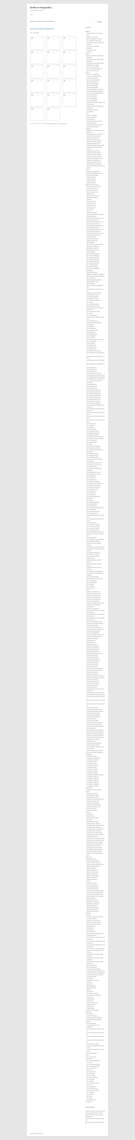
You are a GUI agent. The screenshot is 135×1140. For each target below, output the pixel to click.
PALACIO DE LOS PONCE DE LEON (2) (95, 894)
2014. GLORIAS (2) (90, 427)
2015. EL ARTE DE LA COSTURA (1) (94, 462)
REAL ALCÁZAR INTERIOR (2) (92, 255)
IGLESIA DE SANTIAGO (91, 718)
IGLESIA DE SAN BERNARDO (92, 632)
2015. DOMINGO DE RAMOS (92, 1090)
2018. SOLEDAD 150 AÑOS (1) (93, 554)
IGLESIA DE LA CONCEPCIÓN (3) (93, 597)
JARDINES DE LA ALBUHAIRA (92, 901)
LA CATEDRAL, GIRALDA (91, 763)
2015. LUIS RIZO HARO (91, 479)
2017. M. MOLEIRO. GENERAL (93, 526)
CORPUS (87, 169)
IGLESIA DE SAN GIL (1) (91, 642)
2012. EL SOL (89, 1062)
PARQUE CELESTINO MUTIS (92, 907)
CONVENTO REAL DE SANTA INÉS (94, 164)
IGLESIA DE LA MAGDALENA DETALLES (95, 603)
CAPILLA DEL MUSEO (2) (92, 96)
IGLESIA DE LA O (90, 606)
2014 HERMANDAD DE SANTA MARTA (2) (95, 377)
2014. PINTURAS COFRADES (92, 434)
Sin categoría (88, 1101)
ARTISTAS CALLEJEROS (91, 918)
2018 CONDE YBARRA (91, 537)
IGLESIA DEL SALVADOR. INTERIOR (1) (95, 730)
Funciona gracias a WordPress (36, 1133)
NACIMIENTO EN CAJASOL (92, 821)
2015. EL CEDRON (90, 1092)
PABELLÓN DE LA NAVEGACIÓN (93, 862)
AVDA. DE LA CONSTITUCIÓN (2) (93, 922)
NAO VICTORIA (89, 991)
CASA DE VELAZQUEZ (91, 123)
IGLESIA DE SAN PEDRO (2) (92, 674)
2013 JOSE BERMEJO (90, 332)
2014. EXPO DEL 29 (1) (91, 423)
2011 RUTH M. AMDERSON (92, 304)
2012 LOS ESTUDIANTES (91, 315)
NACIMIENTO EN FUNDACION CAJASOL (95, 840)
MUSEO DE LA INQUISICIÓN (92, 801)
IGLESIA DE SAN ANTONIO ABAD (93, 627)
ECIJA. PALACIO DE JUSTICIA (92, 1043)
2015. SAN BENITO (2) (91, 492)
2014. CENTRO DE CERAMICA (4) (93, 395)
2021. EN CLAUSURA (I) (91, 580)
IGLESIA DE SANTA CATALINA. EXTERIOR (95, 694)
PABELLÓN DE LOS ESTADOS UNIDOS (95, 864)
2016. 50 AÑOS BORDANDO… (93, 502)
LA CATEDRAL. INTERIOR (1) (92, 776)
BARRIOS (87, 31)
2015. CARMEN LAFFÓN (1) (92, 453)
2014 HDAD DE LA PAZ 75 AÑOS (93, 373)
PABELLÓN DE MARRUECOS (92, 866)
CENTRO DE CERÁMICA (91, 212)
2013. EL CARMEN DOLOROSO (93, 1064)
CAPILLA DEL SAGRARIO (91, 100)
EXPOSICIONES (88, 270)
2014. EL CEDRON (90, 1079)
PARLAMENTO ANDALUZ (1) (92, 246)
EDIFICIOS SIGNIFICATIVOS (91, 184)
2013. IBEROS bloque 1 (91, 347)
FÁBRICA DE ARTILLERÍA (91, 240)
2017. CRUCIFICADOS (91, 522)
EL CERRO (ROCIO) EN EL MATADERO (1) (95, 971)
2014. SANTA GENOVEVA (92, 1088)
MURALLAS (89, 989)
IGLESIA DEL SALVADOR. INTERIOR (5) (95, 737)
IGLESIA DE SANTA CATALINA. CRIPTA (95, 692)
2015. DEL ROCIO (90, 461)
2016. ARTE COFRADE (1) (92, 504)
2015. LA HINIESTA (90, 477)
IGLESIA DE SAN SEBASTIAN (92, 681)
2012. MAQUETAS (90, 326)
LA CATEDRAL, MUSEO (91, 767)
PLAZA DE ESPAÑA (90, 251)
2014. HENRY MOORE (91, 429)
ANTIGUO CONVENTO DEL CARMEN (94, 916)
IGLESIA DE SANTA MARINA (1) (93, 713)
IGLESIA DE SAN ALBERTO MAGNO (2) (95, 623)
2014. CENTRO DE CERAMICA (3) (93, 393)
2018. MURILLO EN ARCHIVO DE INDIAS (95, 547)
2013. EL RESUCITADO (91, 1068)
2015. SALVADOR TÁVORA (92, 489)
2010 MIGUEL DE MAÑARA (92, 296)
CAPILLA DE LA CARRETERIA (92, 74)
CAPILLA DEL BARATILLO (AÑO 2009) (94, 89)
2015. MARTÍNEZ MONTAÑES (93, 481)
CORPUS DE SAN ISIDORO (92, 175)
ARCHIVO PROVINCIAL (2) (92, 190)
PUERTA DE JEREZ (90, 1008)
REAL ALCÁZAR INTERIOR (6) (92, 263)
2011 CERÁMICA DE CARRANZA (93, 300)
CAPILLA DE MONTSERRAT (92, 83)
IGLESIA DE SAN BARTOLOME (93, 631)
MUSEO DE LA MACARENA (92, 802)
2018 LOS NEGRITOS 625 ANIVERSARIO (95, 539)
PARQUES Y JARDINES (90, 898)
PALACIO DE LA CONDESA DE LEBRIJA (95, 890)
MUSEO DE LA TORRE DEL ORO (93, 806)
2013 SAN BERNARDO (91, 341)
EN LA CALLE (89, 819)
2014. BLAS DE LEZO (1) (91, 384)
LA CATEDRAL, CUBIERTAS (92, 759)
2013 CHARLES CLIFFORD (92, 330)
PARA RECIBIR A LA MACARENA (93, 995)
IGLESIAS (87, 590)
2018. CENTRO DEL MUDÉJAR (93, 541)
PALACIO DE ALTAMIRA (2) (92, 887)
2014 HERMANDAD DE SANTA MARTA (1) (95, 375)
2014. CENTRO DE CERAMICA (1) (93, 390)
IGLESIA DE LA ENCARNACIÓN (93, 599)
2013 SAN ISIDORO (90, 343)
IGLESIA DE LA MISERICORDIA (93, 604)
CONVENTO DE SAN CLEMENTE (93, 136)
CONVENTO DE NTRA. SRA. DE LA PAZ (95, 134)
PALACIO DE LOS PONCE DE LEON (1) (95, 892)
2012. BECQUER (90, 324)
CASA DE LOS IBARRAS (91, 115)
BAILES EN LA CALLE (91, 926)
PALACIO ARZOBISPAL (91, 883)
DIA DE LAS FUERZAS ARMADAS (93, 969)
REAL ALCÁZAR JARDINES (92, 264)
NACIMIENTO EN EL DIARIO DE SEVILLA (95, 825)
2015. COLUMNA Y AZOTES (92, 457)
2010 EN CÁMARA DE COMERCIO (93, 293)
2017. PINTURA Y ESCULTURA (93, 530)
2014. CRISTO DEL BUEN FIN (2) (93, 399)
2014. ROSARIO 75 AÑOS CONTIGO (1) (95, 436)
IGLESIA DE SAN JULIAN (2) (92, 657)
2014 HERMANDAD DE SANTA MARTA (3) (95, 378)
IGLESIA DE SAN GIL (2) (91, 644)
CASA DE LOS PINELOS (91, 117)
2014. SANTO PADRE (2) (91, 442)
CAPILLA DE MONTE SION (92, 81)
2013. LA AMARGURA (91, 1071)
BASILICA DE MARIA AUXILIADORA (94, 68)
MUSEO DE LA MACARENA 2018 (93, 804)
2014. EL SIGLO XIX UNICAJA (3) (93, 403)
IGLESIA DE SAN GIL (90, 640)
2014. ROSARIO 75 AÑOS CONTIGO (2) (95, 438)
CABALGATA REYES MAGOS (92, 817)
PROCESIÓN (88, 1012)
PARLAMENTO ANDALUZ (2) (92, 248)
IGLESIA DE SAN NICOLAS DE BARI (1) (94, 670)
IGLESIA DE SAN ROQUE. (92, 679)
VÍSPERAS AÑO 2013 (91, 180)
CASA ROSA (89, 210)
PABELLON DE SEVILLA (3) (92, 873)
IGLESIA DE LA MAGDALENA (92, 601)
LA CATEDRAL (88, 754)
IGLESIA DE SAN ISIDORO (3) (92, 651)
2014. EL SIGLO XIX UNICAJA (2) (93, 401)
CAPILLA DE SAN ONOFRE (92, 87)
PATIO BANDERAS (90, 999)
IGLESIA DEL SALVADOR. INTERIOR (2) (95, 731)
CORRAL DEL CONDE (91, 236)
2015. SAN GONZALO (91, 494)
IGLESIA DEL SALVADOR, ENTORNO (94, 722)
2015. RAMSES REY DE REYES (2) (93, 487)
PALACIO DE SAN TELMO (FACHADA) (94, 244)
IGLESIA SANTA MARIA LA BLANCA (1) (95, 750)
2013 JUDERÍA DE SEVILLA (92, 334)
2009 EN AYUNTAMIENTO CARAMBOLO (95, 274)
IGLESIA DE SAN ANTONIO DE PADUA (95, 629)
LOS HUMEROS (89, 111)
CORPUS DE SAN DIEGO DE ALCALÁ (94, 173)
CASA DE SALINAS (90, 208)
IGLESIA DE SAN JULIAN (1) (92, 655)
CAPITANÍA (88, 199)
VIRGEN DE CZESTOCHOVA (92, 1010)
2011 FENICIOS (89, 302)
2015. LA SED (89, 1098)
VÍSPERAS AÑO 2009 (91, 177)
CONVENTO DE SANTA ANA (92, 137)
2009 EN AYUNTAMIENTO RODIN (94, 279)
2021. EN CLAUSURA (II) (91, 582)
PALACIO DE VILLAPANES (92, 993)
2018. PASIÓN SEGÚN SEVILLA (93, 552)
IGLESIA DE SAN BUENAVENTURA (94, 636)
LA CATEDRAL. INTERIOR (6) (92, 786)
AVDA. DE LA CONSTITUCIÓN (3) (93, 924)
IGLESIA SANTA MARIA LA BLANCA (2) (95, 752)
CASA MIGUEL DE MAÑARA (92, 126)
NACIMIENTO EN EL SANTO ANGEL (94, 832)
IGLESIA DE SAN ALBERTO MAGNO (94, 621)
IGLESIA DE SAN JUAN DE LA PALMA (94, 653)
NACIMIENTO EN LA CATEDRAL (93, 845)
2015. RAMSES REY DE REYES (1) (93, 485)
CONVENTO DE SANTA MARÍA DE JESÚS (95, 145)
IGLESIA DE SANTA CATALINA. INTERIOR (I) (95, 1111)
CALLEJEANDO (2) (90, 929)
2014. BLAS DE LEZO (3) (91, 388)
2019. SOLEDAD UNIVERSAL (92, 576)
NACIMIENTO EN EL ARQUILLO (93, 823)
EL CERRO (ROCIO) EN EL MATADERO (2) (95, 972)
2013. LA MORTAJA (90, 1073)
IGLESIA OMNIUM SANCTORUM (93, 743)
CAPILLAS (87, 72)
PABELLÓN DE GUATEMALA (92, 860)
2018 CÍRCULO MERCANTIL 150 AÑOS (95, 532)
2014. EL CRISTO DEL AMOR (92, 1083)
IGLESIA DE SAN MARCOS (92, 664)
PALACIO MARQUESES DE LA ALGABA (95, 896)
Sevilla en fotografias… (41, 7)
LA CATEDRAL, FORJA (91, 761)
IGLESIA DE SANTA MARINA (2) (93, 715)
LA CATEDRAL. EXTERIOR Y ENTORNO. (95, 774)
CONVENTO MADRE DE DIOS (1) (93, 160)
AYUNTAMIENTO (90, 194)
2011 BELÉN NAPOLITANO (92, 298)
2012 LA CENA (89, 313)
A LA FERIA (88, 915)
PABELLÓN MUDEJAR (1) (92, 877)
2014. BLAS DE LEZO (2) (91, 386)
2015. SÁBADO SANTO (91, 1099)
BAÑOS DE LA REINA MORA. (92, 195)
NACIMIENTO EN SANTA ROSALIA (94, 851)
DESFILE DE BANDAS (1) (91, 965)
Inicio (31, 14)
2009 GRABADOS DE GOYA (92, 281)
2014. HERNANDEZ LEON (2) (92, 433)
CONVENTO (88, 128)
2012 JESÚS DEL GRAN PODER (93, 311)
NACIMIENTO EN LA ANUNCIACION (94, 844)
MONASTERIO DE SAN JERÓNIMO (94, 789)
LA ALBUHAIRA (89, 978)
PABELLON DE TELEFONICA (92, 875)
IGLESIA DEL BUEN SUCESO (92, 720)
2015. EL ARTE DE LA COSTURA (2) (94, 464)
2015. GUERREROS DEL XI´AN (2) (93, 474)
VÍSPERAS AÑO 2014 (91, 182)
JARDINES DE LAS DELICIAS (92, 903)
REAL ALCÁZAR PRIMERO (92, 266)
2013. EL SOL (89, 1070)
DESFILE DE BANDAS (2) (91, 967)
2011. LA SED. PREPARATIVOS (93, 1060)
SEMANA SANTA (89, 1058)
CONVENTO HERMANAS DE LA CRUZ (94, 158)
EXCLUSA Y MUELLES (91, 1056)
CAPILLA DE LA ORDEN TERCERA (93, 76)
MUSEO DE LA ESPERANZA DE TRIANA (95, 799)
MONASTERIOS (88, 788)
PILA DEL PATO (89, 1000)
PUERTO (87, 1055)
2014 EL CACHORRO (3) (91, 371)
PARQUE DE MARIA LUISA (92, 909)
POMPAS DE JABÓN (90, 1004)
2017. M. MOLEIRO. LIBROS (92, 528)
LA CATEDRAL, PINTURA (91, 769)
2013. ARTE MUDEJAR (91, 345)
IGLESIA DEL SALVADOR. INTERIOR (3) (95, 733)
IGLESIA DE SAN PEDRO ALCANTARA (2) (95, 677)
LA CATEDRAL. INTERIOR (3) (92, 780)
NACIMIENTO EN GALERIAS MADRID (94, 842)
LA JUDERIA (89, 52)
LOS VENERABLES (90, 242)
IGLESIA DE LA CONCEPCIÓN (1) (93, 593)
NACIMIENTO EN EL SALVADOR (93, 830)
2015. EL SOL (89, 1096)
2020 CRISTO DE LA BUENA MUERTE (94, 578)
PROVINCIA (88, 1021)
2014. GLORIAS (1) (90, 425)
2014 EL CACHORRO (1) (91, 367)
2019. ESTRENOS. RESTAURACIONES (94, 571)
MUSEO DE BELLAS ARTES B (92, 797)
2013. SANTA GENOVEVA (92, 1077)
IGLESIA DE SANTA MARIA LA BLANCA (95, 711)
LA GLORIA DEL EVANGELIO (92, 980)
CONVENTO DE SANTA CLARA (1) (93, 139)
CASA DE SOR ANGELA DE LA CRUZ (94, 121)
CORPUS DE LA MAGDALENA (93, 171)
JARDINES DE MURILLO (91, 905)
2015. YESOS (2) (89, 500)
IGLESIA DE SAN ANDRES (92, 625)
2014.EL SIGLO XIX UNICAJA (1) (93, 448)
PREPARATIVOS (90, 1006)
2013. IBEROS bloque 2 (91, 349)
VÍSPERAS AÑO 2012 (91, 179)
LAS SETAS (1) (89, 982)
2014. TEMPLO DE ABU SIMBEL (93, 446)
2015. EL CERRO (90, 1094)
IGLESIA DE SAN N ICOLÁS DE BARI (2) (95, 668)
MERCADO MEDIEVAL (91, 986)
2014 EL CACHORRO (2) (91, 369)
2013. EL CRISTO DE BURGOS (93, 1066)
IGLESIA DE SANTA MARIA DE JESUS (94, 709)
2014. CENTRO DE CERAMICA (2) (93, 392)
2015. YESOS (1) (89, 498)
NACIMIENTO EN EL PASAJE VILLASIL (94, 829)
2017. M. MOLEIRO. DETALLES (93, 524)
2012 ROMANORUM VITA (92, 321)
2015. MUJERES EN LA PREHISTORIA (94, 483)
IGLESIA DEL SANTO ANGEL (92, 739)
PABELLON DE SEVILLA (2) (92, 872)
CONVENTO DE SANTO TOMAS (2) (94, 156)
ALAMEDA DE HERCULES (92, 900)
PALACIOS (87, 881)
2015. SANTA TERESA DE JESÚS (93, 496)
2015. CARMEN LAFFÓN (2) (92, 455)
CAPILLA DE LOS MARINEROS (93, 80)
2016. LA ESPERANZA (91, 509)
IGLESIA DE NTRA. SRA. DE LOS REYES (94, 974)
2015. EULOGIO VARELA (91, 466)
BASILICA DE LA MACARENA (92, 66)
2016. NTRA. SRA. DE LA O (92, 513)
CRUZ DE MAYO (90, 1014)
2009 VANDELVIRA (90, 283)
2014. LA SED (89, 1085)
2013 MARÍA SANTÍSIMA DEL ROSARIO (95, 339)
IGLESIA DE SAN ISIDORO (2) (92, 649)
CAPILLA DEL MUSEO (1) (92, 94)
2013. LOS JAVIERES (90, 1075)
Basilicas (87, 53)
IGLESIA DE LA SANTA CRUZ (92, 608)
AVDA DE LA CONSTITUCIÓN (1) (93, 920)
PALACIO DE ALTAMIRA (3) (92, 888)
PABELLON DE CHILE (91, 858)
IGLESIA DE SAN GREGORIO (92, 646)
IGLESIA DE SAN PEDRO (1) (92, 672)
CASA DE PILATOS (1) (91, 201)
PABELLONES (88, 857)
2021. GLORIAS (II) (90, 586)
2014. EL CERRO (90, 1081)
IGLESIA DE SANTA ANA (91, 687)
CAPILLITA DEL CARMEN (92, 109)
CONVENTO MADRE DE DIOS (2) (93, 162)
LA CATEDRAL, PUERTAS (91, 771)
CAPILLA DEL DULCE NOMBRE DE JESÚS (95, 93)
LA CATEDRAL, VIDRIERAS (92, 773)
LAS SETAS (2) (89, 984)
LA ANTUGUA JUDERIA (91, 50)
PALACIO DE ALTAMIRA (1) (92, 885)
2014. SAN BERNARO (91, 1086)
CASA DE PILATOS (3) (91, 205)
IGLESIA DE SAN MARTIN (92, 666)
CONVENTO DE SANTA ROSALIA (93, 152)
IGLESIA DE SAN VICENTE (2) (92, 685)
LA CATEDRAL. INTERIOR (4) (92, 782)
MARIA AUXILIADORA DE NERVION (94, 1017)
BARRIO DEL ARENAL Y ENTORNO (94, 38)
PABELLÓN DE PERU (91, 868)
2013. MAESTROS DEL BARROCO (93, 350)
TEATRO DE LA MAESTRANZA (93, 268)
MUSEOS (87, 791)
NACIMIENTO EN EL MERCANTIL (93, 827)
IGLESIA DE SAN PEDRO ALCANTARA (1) (95, 675)
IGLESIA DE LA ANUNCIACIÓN (93, 591)
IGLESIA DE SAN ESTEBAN (92, 638)
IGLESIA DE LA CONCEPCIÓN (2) (93, 595)
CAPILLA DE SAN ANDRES (92, 85)
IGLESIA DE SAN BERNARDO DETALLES (95, 634)
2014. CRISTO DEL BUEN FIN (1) (93, 397)
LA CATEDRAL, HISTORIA (92, 765)
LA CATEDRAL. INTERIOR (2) (92, 778)
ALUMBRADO (89, 814)
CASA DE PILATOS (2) (91, 203)
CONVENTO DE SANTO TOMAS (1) (94, 154)
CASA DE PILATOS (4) (91, 207)
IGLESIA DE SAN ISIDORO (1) (92, 647)
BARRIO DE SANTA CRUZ (92, 37)
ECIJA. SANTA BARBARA (91, 1053)
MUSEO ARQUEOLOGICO (92, 793)
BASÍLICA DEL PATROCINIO (92, 70)
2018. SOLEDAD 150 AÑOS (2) (93, 556)
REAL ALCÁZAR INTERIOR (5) (92, 261)
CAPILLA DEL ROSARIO (91, 98)
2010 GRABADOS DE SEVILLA (93, 294)
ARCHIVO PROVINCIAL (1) (92, 188)
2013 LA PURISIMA (90, 337)
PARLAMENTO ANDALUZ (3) (92, 250)
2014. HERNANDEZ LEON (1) (92, 431)
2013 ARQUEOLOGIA (91, 328)
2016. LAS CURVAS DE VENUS (93, 511)
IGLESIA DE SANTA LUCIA (92, 707)
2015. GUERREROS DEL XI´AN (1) (93, 472)
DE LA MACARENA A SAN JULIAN (93, 40)
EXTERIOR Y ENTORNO (91, 756)
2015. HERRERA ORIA (91, 476)
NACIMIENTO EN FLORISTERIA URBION (95, 838)
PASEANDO (88, 913)
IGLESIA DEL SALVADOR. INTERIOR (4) (95, 735)
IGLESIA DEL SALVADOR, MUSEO (93, 724)
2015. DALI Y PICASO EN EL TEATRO (94, 459)
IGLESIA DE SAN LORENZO (92, 662)
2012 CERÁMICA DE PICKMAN (93, 306)
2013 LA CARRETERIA (91, 335)
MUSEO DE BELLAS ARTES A (92, 795)
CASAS (86, 113)
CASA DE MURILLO (90, 119)
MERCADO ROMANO (91, 987)
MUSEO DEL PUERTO (91, 808)
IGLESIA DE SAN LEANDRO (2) (93, 660)
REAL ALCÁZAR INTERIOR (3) (92, 257)
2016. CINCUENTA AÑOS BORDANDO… (95, 507)
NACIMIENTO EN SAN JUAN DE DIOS (94, 849)
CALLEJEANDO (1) (90, 928)
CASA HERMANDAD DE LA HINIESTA (94, 124)
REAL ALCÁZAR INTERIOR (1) (92, 253)
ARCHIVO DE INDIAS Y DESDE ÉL (93, 186)
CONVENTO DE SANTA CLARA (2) (93, 141)
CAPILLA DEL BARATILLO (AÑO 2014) (94, 91)
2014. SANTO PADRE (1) (91, 440)
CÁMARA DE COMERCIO (91, 197)
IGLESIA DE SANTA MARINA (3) (42, 29)
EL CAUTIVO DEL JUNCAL (92, 1015)
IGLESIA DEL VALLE (90, 741)
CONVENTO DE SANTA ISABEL (93, 143)
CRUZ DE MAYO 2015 (91, 931)
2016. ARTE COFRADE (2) (92, 505)
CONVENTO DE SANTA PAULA (93, 151)
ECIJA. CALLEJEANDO (91, 1023)
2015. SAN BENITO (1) (91, 491)
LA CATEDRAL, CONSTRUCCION (93, 758)
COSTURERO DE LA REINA (92, 238)
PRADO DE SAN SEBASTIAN (92, 911)
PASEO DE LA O (89, 997)
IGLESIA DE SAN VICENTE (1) (92, 683)
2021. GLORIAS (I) (90, 584)
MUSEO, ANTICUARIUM (91, 810)
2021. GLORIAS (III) (90, 588)
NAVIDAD (87, 812)
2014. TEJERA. (89, 444)
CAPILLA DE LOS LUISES (91, 78)
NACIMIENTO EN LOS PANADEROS (94, 847)
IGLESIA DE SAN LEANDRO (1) (93, 659)
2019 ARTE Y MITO (90, 558)
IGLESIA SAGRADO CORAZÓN (93, 745)
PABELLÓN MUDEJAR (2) (92, 879)
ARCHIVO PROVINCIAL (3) (92, 192)
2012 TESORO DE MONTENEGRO (93, 322)
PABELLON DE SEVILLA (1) (92, 870)
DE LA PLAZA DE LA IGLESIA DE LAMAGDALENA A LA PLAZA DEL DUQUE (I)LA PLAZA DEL (95, 950)
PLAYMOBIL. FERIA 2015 (92, 1002)
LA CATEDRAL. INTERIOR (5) (92, 784)
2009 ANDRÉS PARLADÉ (91, 272)
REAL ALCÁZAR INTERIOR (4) (92, 259)
